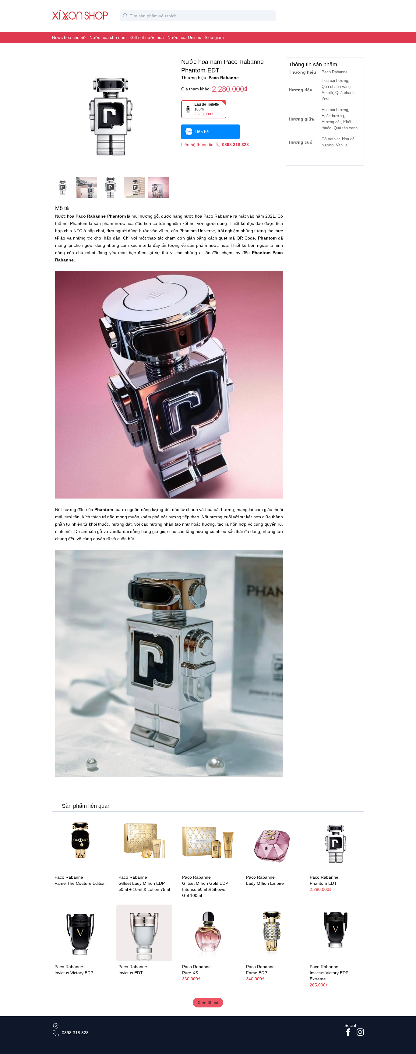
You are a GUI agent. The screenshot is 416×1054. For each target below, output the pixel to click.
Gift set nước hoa (147, 37)
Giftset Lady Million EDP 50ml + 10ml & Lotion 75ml (144, 886)
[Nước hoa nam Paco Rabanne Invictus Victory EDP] (80, 933)
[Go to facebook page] (348, 1032)
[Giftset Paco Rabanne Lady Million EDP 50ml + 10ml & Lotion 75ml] (144, 843)
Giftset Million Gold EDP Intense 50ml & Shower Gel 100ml (205, 889)
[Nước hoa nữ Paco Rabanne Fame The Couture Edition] (80, 843)
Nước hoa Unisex (184, 37)
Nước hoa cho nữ (69, 37)
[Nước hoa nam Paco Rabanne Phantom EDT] (335, 843)
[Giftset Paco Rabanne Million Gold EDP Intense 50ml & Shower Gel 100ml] (208, 843)
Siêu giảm (214, 37)
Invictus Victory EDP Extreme (329, 975)
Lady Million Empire (265, 883)
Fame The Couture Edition (80, 883)
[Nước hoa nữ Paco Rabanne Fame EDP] (272, 933)
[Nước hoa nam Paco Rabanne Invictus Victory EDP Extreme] (335, 933)
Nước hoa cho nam (108, 37)
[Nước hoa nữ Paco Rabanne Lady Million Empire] (272, 843)
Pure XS (190, 972)
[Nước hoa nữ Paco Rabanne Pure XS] (208, 933)
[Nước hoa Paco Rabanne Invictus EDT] (144, 933)
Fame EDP (256, 972)
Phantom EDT (323, 883)
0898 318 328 (75, 1032)
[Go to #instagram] (360, 1032)
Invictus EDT (130, 972)
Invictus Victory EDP (74, 972)
